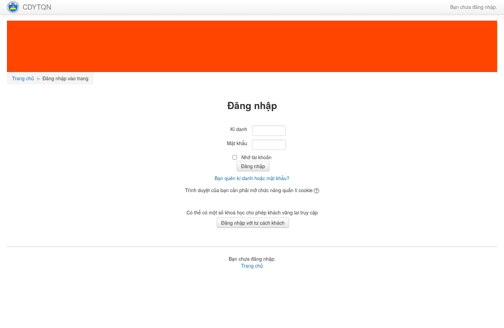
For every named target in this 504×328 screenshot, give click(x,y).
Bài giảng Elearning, (63, 277)
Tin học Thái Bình (436, 277)
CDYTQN (37, 7)
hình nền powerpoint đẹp (336, 277)
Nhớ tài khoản (256, 157)
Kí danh (238, 129)
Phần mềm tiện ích (105, 277)
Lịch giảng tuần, (24, 277)
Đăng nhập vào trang (65, 78)
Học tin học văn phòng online (157, 277)
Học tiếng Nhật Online (285, 277)
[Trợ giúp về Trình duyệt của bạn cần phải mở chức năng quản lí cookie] (316, 190)
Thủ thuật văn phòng (211, 277)
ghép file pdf (247, 277)
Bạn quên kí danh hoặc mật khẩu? (252, 178)
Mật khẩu (237, 143)
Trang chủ (252, 265)
